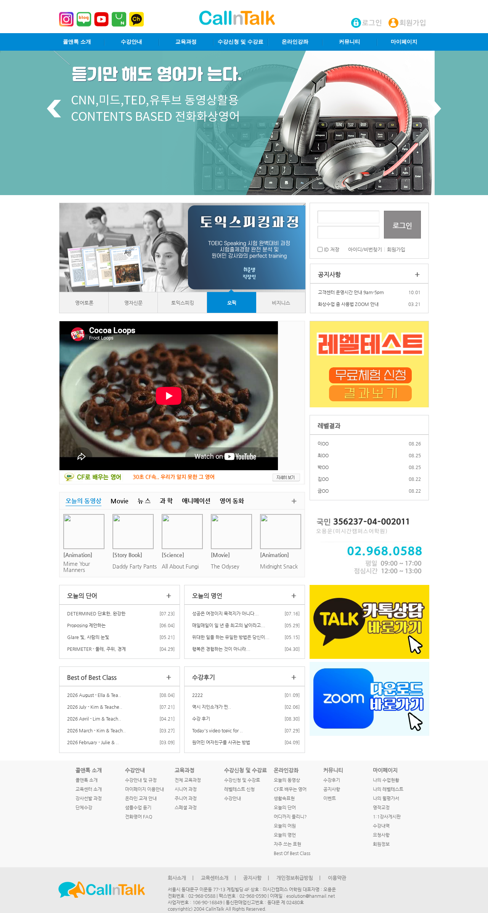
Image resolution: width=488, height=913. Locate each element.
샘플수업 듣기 (138, 807)
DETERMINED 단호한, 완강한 (96, 613)
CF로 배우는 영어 (290, 789)
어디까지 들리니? (290, 816)
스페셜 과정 (186, 807)
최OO (323, 455)
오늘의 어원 (285, 825)
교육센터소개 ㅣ (219, 878)
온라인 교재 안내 (141, 798)
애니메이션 (196, 501)
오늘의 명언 (285, 835)
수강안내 (131, 42)
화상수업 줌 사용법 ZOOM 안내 (348, 304)
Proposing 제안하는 (86, 625)
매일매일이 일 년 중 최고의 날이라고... (228, 625)
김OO (323, 479)
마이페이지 (404, 42)
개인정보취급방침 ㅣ (299, 878)
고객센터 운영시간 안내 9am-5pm (351, 292)
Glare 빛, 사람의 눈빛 (88, 637)
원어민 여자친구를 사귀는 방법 (221, 742)
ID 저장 (331, 249)
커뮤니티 (349, 42)
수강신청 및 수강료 (240, 42)
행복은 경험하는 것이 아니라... (221, 649)
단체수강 (83, 807)
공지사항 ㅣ (257, 878)
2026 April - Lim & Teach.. (94, 718)
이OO (323, 443)
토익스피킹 (182, 303)
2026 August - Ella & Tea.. (94, 695)
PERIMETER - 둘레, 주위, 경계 (96, 649)
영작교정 (381, 807)
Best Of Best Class (292, 853)
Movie (119, 501)
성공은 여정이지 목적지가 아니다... (225, 613)
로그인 (402, 225)
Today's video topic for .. (217, 730)
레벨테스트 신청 (239, 789)
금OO (323, 490)
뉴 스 (144, 501)
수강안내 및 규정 (141, 780)
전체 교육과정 (188, 780)
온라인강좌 (295, 42)
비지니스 (281, 303)
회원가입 (396, 249)
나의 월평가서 (386, 798)
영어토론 (84, 303)
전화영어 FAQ (138, 816)
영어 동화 (232, 501)
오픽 (231, 303)
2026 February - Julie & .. (93, 742)
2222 (197, 695)
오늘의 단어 (285, 807)
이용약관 (337, 878)
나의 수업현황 (386, 780)
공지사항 (331, 789)
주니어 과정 (186, 798)
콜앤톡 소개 (77, 42)
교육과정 (186, 42)
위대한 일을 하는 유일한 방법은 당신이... (231, 637)
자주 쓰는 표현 (287, 844)
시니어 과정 (186, 789)
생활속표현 (284, 798)
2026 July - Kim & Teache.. (94, 707)
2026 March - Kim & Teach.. (96, 730)
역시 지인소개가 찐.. (211, 707)
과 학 (166, 501)
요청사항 (381, 835)
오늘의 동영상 (83, 501)
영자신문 (133, 303)
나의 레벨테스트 (388, 789)
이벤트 (329, 798)
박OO (323, 467)
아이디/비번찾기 (365, 249)
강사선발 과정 (88, 798)
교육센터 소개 (88, 789)
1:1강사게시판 (387, 816)
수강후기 (331, 780)
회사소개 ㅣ (181, 878)
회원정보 (381, 844)
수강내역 (381, 825)
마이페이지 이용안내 (144, 789)
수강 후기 (201, 718)
